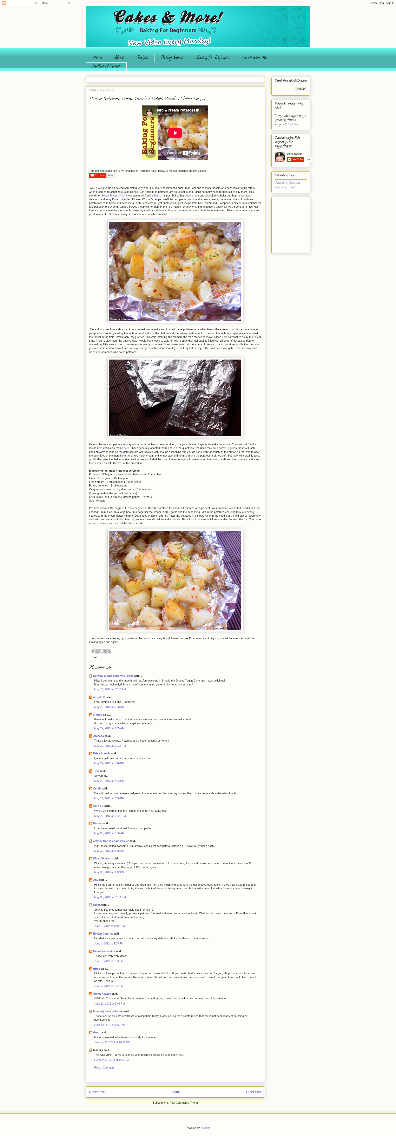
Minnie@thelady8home (108, 1011)
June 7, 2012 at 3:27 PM (109, 986)
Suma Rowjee (102, 993)
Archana (98, 735)
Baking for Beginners (213, 58)
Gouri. (97, 1032)
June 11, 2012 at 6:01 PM (109, 1003)
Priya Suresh (101, 753)
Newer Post (97, 1092)
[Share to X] (101, 651)
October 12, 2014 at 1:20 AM (111, 1059)
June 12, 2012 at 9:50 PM (109, 1024)
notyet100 (99, 697)
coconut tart (192, 195)
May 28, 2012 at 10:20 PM (110, 689)
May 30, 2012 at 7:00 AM (109, 833)
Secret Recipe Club (112, 195)
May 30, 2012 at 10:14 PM (110, 897)
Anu (95, 879)
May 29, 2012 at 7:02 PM (109, 780)
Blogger (205, 1127)
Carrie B (98, 805)
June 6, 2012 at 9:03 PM (109, 961)
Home (97, 58)
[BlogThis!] (97, 651)
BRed (96, 968)
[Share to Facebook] (105, 651)
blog (156, 195)
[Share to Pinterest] (109, 651)
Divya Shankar (102, 858)
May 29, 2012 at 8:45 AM (109, 728)
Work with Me (254, 58)
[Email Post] (94, 656)
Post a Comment (104, 1067)
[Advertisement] (287, 223)
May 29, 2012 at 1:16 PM (109, 763)
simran (97, 714)
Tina (96, 771)
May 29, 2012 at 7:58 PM (109, 798)
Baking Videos (172, 58)
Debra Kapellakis (104, 951)
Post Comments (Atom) (184, 1102)
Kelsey (97, 823)
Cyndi (97, 788)
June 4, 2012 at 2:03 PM (109, 943)
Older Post (254, 1092)
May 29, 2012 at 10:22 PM (110, 816)
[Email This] (94, 651)
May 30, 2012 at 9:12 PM (109, 872)
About (119, 58)
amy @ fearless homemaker (111, 841)
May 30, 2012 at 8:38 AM (109, 850)
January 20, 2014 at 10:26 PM (112, 1042)
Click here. (293, 124)
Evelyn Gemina (103, 933)
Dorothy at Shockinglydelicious (113, 675)
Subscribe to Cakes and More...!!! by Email (287, 185)
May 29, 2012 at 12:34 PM (110, 745)
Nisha (96, 904)
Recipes (142, 58)
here (99, 448)
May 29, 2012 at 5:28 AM (109, 707)
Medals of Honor (106, 66)
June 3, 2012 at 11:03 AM (109, 926)
